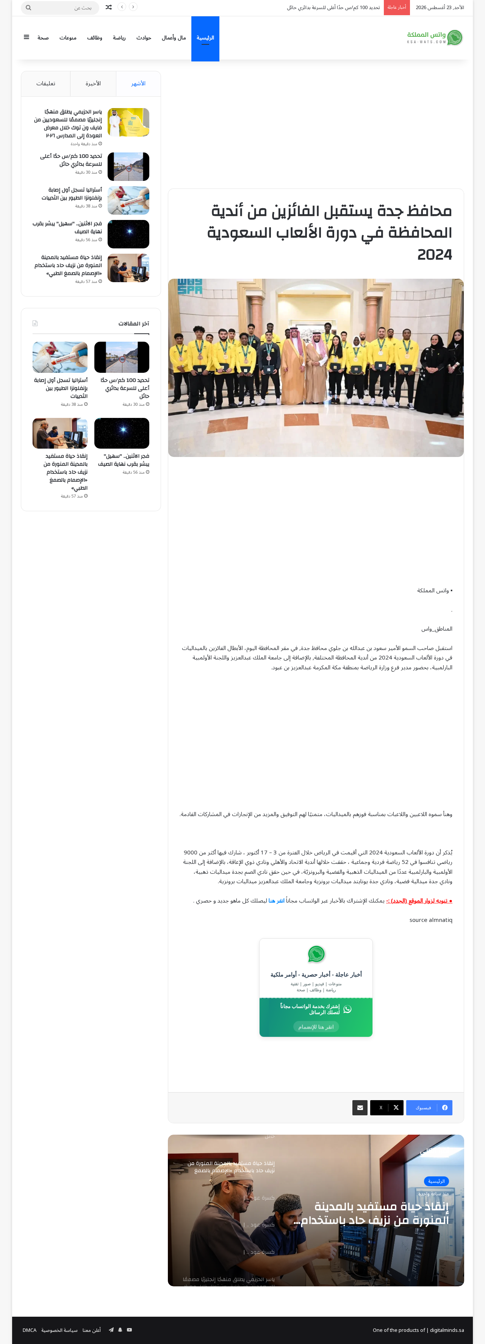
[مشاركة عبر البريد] (360, 1107)
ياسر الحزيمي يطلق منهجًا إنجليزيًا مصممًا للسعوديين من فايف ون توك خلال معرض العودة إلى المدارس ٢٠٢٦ (68, 124)
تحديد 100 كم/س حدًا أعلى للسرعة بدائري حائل (71, 160)
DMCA (29, 1330)
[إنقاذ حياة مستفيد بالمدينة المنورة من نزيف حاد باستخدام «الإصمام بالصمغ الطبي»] (128, 268)
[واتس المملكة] (435, 37)
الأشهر (138, 83)
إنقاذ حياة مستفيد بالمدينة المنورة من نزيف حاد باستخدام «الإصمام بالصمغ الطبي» (297, 7)
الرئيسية (205, 37)
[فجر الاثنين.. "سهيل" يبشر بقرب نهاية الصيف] (128, 234)
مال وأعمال (174, 37)
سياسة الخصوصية (59, 1330)
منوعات (68, 37)
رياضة (119, 37)
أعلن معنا (92, 1330)
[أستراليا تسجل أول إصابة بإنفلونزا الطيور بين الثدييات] (128, 200)
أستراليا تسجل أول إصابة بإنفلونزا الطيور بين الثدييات (72, 194)
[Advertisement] (316, 124)
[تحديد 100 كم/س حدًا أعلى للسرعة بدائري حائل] (128, 166)
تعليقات (45, 83)
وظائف (94, 37)
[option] (316, 1210)
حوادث (143, 37)
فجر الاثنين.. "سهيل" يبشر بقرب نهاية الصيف (67, 228)
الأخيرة (93, 83)
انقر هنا (277, 901)
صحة (43, 37)
